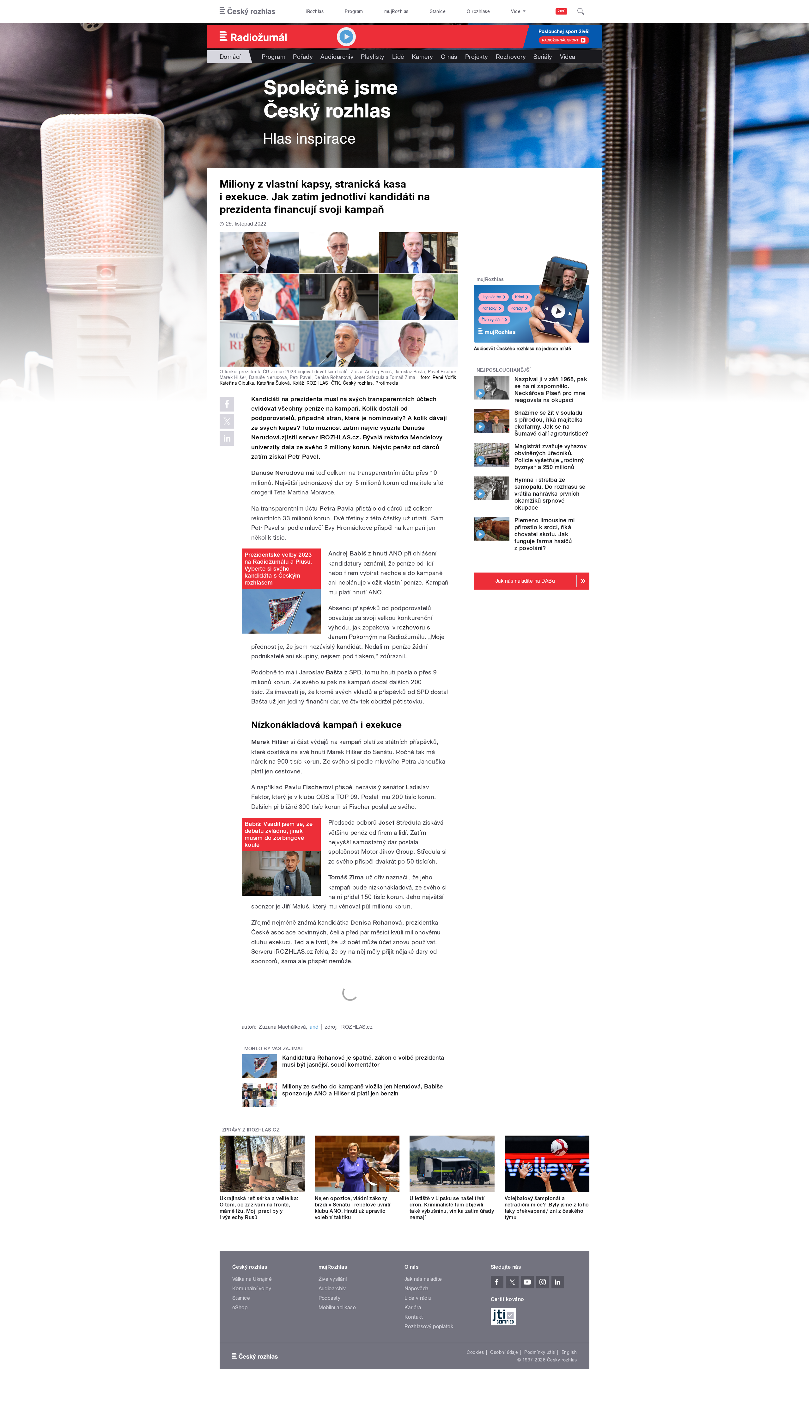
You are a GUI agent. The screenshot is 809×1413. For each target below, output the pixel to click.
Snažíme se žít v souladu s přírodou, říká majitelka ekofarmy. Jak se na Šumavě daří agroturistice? (551, 423)
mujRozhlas (396, 11)
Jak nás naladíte (423, 1279)
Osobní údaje (504, 1352)
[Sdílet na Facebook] (227, 404)
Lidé (398, 56)
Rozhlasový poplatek (428, 1326)
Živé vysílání (492, 320)
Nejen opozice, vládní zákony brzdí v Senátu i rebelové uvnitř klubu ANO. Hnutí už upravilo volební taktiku (353, 1207)
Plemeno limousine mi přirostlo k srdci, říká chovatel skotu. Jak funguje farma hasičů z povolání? (544, 534)
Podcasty (330, 1298)
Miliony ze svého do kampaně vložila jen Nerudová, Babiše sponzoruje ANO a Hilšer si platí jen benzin (362, 1090)
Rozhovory (511, 56)
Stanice (438, 11)
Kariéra (412, 1308)
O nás (449, 56)
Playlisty (372, 56)
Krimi (519, 297)
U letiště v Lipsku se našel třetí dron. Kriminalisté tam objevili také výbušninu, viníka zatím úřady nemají (452, 1207)
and (314, 1027)
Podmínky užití (539, 1352)
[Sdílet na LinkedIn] (227, 438)
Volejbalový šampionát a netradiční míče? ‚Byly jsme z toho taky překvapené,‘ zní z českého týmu (547, 1207)
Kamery (422, 56)
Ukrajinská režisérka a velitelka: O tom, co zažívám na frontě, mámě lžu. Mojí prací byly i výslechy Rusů (259, 1207)
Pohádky (489, 308)
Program (354, 11)
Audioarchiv (336, 56)
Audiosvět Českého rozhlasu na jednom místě (522, 348)
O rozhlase (478, 11)
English (569, 1352)
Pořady (303, 56)
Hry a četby (491, 297)
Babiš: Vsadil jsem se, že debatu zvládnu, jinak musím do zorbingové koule (279, 834)
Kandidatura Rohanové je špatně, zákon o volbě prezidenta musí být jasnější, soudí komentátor (363, 1061)
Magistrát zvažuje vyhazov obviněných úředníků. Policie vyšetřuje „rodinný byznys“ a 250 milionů (550, 456)
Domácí (230, 56)
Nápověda (416, 1289)
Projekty (476, 56)
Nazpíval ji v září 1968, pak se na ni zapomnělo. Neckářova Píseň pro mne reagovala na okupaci (550, 389)
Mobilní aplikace (337, 1308)
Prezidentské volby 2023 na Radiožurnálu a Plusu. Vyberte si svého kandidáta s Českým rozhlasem (278, 568)
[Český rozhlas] (247, 11)
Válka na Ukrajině (252, 1279)
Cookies (475, 1352)
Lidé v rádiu (418, 1298)
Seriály (542, 56)
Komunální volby (251, 1289)
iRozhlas (315, 11)
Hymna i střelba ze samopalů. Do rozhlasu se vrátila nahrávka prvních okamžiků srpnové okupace (550, 493)
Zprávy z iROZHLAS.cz (251, 1130)
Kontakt (413, 1317)
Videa (567, 56)
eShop (239, 1308)
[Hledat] (580, 11)
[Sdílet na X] (227, 421)
